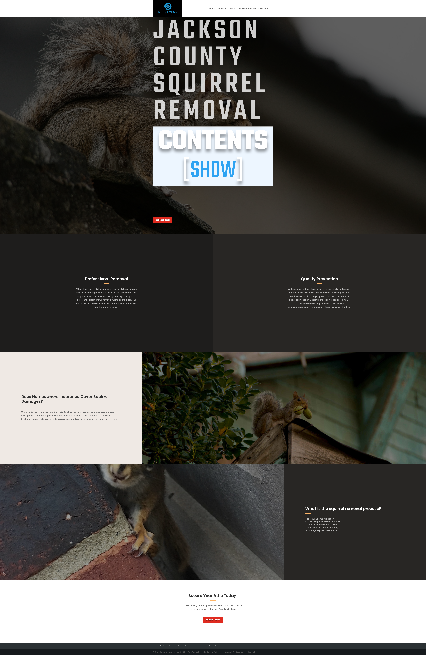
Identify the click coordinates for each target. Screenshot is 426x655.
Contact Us (212, 646)
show (213, 171)
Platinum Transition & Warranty (253, 9)
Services (163, 646)
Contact (232, 9)
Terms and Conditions (198, 646)
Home (212, 9)
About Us (172, 646)
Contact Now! (163, 220)
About (221, 9)
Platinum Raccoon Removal (244, 652)
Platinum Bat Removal (223, 652)
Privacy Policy (183, 646)
